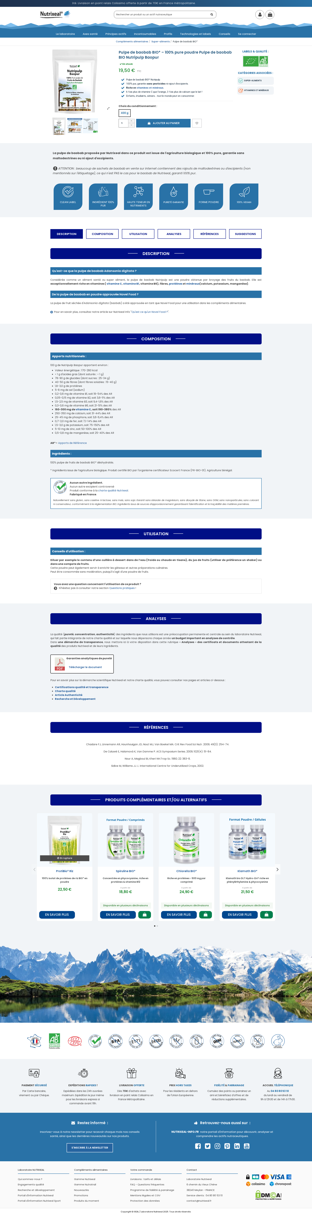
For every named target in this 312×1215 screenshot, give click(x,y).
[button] (65, 34)
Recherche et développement (36, 1190)
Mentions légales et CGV (145, 1195)
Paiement (34, 1085)
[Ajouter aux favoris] (197, 123)
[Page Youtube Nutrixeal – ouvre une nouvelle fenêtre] (246, 1146)
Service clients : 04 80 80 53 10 (205, 1195)
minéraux (193, 284)
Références (210, 234)
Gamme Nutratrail (85, 1184)
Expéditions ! (83, 1085)
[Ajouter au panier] (144, 914)
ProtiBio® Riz (64, 871)
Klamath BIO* (247, 871)
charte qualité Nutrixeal (113, 490)
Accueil (278, 1085)
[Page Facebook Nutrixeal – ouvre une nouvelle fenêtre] (198, 1146)
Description (66, 234)
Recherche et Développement (75, 699)
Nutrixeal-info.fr (185, 1132)
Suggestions (245, 234)
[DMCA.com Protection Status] (268, 1194)
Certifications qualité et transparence (81, 687)
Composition (102, 234)
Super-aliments (253, 80)
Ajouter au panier (166, 123)
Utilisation (138, 234)
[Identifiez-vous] (260, 15)
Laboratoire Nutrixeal (199, 1179)
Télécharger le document (85, 667)
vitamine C (83, 409)
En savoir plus (57, 914)
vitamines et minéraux (150, 87)
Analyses (174, 234)
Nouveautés (81, 1190)
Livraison (131, 1085)
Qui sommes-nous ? (30, 1179)
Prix (180, 1085)
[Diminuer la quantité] (131, 125)
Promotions (81, 1195)
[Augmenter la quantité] (131, 121)
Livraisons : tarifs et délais (145, 1179)
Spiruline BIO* (125, 871)
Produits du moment (86, 1200)
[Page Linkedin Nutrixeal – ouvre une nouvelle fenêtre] (237, 1146)
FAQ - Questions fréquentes (147, 1184)
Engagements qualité (31, 1184)
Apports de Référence (72, 443)
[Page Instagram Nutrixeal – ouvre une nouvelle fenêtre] (218, 1146)
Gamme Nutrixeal (84, 1179)
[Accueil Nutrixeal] (55, 14)
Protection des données (145, 1200)
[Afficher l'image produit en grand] (75, 80)
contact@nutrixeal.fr (199, 1200)
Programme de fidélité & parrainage (152, 1190)
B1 (137, 284)
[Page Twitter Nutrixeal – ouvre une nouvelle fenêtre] (208, 1146)
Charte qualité (65, 691)
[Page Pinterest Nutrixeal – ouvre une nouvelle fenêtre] (228, 1146)
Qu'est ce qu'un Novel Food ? (149, 312)
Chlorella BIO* (186, 871)
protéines (175, 284)
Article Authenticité (68, 695)
